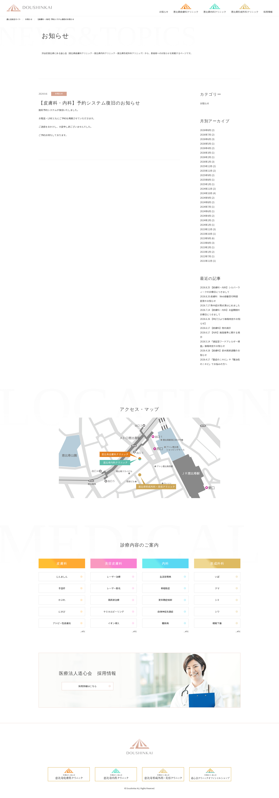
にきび (61, 611)
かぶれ (61, 599)
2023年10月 (206, 233)
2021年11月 (206, 260)
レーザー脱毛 (113, 588)
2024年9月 (205, 197)
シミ (217, 599)
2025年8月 (205, 179)
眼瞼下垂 (217, 623)
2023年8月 (205, 242)
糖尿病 (165, 623)
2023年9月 (205, 238)
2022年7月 (205, 256)
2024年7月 (205, 206)
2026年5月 (205, 143)
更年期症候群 (165, 599)
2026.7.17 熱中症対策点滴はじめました (220, 305)
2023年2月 (205, 247)
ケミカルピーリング (113, 611)
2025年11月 (206, 170)
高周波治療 (113, 599)
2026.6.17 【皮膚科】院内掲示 (215, 328)
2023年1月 (205, 251)
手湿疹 (61, 588)
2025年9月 (205, 175)
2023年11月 (206, 229)
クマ (217, 588)
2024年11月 (206, 188)
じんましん (61, 576)
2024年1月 (205, 224)
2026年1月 (205, 161)
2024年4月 (205, 215)
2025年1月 (205, 184)
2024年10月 (206, 193)
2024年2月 (205, 220)
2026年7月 (205, 134)
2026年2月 (205, 157)
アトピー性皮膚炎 (62, 623)
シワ (217, 611)
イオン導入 (113, 623)
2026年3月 (205, 152)
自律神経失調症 (165, 611)
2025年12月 (206, 166)
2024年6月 (205, 211)
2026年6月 (205, 139)
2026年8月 (205, 130)
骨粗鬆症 (165, 588)
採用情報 (268, 12)
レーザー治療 (113, 576)
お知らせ (163, 12)
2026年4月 (205, 148)
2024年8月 (205, 202)
